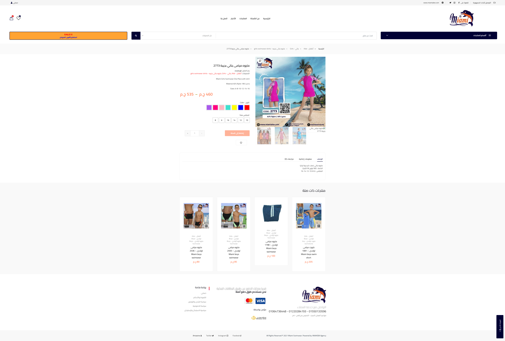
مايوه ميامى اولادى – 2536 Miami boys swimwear (196, 252)
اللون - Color (244, 102)
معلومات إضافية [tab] (305, 159)
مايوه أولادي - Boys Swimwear (271, 236)
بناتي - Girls (294, 48)
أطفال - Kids (308, 48)
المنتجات (243, 18)
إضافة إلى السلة (237, 133)
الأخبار (233, 18)
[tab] (320, 160)
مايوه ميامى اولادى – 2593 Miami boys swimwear (233, 252)
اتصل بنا (224, 18)
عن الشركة (255, 18)
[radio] (247, 107)
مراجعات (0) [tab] (289, 159)
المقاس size (244, 115)
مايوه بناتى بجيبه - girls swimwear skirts (269, 48)
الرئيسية (266, 18)
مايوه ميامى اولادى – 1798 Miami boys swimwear (271, 246)
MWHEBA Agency (319, 335)
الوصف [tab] (320, 159)
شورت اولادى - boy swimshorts (308, 242)
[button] (259, 61)
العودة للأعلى (500, 324)
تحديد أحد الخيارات (306, 280)
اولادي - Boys (309, 239)
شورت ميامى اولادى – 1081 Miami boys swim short (309, 252)
